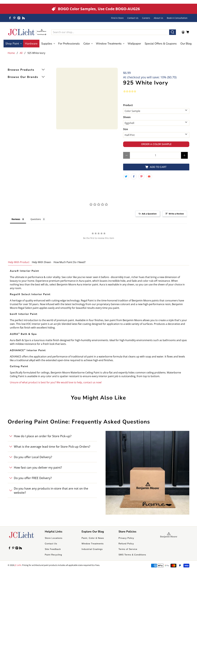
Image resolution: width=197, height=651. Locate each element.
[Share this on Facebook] (134, 176)
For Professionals (69, 43)
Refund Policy (126, 543)
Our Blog (186, 43)
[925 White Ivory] (87, 98)
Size (125, 129)
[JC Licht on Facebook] (9, 17)
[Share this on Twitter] (126, 176)
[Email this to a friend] (149, 176)
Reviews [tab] (16, 219)
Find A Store (117, 17)
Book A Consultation (177, 17)
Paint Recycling (53, 554)
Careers (146, 17)
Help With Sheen (41, 262)
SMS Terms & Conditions (132, 554)
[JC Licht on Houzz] (23, 17)
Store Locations (53, 538)
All (21, 53)
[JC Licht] (27, 32)
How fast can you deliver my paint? (38, 467)
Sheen (127, 117)
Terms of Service (128, 549)
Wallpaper (134, 43)
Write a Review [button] (176, 213)
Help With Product (18, 262)
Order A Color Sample (156, 144)
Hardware (31, 43)
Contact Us (132, 17)
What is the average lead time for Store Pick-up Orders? (52, 446)
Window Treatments (93, 543)
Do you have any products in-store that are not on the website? (51, 490)
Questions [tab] (35, 219)
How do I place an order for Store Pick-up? (42, 436)
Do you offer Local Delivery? (33, 457)
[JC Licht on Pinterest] (14, 17)
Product (128, 105)
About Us (158, 17)
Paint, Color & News (93, 538)
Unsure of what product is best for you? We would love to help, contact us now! (56, 382)
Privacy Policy (126, 538)
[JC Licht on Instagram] (18, 17)
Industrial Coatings (92, 549)
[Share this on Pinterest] (141, 176)
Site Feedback (53, 549)
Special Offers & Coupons (161, 43)
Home (11, 53)
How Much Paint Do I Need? (70, 262)
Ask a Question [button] (149, 213)
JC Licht (18, 565)
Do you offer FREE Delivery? (33, 478)
